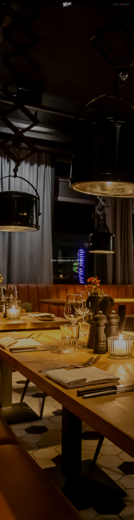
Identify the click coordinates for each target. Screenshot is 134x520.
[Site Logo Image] (67, 4)
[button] (116, 4)
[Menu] (4, 4)
